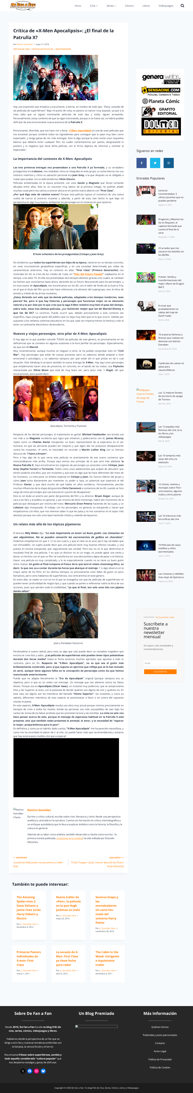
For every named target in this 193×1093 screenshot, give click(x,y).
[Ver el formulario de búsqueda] (181, 6)
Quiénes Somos (160, 1027)
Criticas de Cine (21, 49)
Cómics (129, 5)
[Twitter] (155, 163)
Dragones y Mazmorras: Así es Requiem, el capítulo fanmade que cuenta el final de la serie (171, 226)
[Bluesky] (43, 1071)
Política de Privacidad (160, 1059)
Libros (146, 5)
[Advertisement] (160, 45)
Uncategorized (63, 49)
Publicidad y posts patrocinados (160, 1035)
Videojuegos (166, 5)
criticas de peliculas (42, 49)
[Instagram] (169, 163)
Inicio (78, 5)
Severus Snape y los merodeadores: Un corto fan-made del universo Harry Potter (107, 909)
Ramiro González (25, 44)
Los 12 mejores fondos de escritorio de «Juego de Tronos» (170, 396)
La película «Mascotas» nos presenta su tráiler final (38, 862)
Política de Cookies (160, 1067)
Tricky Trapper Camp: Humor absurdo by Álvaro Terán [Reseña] (97, 862)
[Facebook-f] (141, 163)
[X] (22, 1071)
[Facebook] (29, 1071)
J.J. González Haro (28, 924)
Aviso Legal (160, 1051)
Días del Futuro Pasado (88, 274)
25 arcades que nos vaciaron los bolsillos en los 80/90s (171, 251)
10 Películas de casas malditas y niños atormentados (169, 548)
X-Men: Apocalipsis (80, 130)
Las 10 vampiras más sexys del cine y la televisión (169, 459)
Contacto (160, 1043)
